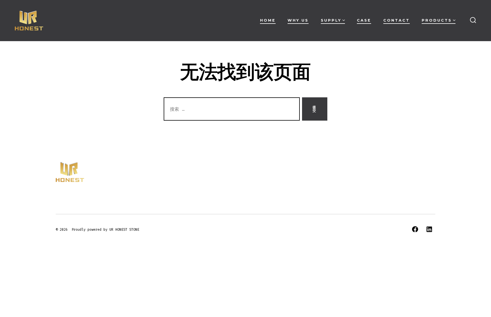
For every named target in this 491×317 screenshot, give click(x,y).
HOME (268, 20)
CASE (364, 20)
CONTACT (396, 20)
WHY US (298, 20)
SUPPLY (331, 20)
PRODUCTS (437, 20)
